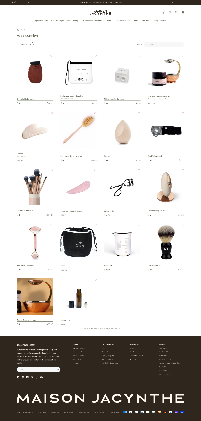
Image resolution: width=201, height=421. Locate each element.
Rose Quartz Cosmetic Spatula (71, 211)
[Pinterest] (22, 377)
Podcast (133, 359)
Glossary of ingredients (81, 352)
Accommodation (165, 359)
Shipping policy (107, 359)
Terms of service (68, 412)
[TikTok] (36, 377)
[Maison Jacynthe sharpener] (122, 72)
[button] (50, 57)
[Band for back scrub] (166, 130)
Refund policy (55, 412)
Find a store (163, 348)
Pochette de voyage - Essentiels (71, 96)
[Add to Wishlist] (50, 57)
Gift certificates (165, 374)
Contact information (100, 412)
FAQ (103, 348)
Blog (136, 21)
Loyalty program (108, 356)
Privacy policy (42, 412)
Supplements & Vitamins (92, 21)
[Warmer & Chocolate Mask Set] (166, 72)
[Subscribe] (57, 369)
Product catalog (79, 348)
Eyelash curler (109, 211)
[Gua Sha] (35, 130)
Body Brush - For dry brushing (71, 156)
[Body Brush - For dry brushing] (78, 130)
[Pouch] (78, 242)
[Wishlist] (169, 12)
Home (109, 21)
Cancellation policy (83, 412)
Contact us (106, 352)
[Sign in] (163, 12)
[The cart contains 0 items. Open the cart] (182, 12)
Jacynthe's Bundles (41, 21)
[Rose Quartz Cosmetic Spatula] (78, 187)
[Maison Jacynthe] (100, 12)
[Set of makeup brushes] (35, 187)
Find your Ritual (160, 21)
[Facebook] (18, 377)
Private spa (163, 356)
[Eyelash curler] (122, 187)
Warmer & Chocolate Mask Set (159, 96)
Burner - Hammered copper (27, 320)
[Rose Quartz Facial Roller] (35, 242)
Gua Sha (20, 154)
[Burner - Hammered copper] (35, 296)
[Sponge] (122, 130)
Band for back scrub (155, 156)
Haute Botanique (57, 21)
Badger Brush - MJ (154, 265)
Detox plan (162, 367)
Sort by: (139, 44)
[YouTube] (41, 377)
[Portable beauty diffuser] (166, 187)
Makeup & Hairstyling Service (169, 363)
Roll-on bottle (65, 320)
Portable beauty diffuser (156, 211)
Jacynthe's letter (136, 356)
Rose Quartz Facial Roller (25, 265)
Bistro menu (163, 370)
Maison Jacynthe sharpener (114, 99)
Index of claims (78, 356)
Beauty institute (164, 352)
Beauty (75, 21)
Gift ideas (77, 359)
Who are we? (135, 348)
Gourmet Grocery (123, 21)
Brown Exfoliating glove (25, 99)
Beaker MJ (108, 266)
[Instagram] (32, 377)
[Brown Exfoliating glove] (35, 72)
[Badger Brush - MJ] (166, 242)
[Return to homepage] (100, 398)
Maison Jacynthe (28, 412)
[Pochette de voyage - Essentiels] (78, 72)
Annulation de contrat (110, 363)
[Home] (18, 30)
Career (76, 363)
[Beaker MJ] (122, 242)
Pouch (62, 266)
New (68, 21)
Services (145, 21)
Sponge (107, 156)
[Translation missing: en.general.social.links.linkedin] (27, 377)
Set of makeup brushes (25, 211)
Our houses (134, 352)
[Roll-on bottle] (78, 296)
